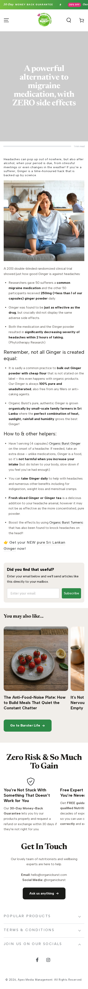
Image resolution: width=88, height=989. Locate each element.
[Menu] (6, 20)
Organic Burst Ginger (64, 443)
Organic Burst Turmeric (66, 522)
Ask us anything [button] (41, 893)
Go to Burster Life (25, 725)
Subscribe (71, 593)
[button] (68, 20)
